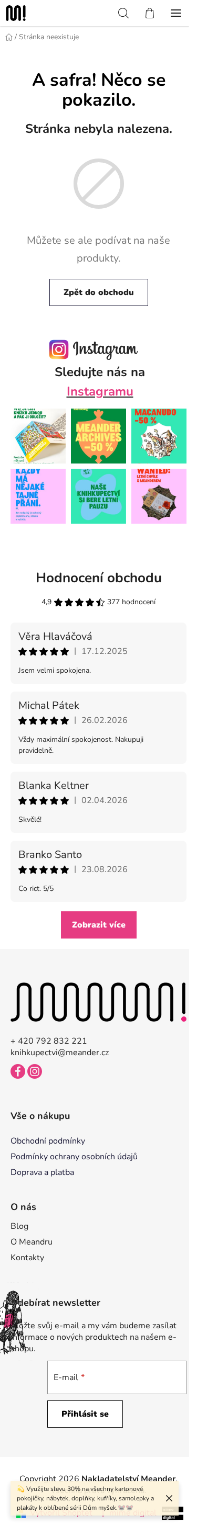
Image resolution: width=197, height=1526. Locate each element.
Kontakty (27, 1257)
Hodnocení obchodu (99, 578)
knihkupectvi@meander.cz (60, 1052)
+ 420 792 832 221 (49, 1041)
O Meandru (32, 1242)
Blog (19, 1226)
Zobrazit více (99, 925)
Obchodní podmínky (48, 1141)
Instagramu (100, 391)
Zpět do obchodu (99, 292)
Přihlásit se (85, 1414)
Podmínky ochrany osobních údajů (74, 1156)
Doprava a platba (42, 1172)
